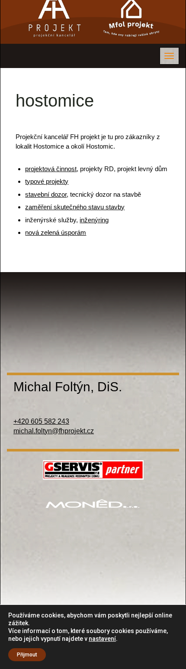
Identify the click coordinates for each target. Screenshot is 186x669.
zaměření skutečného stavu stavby (75, 207)
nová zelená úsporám (55, 232)
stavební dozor (46, 194)
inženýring (94, 220)
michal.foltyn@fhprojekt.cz (53, 431)
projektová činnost (51, 168)
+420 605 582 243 (41, 421)
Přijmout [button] (27, 655)
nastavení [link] (102, 638)
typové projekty (46, 181)
